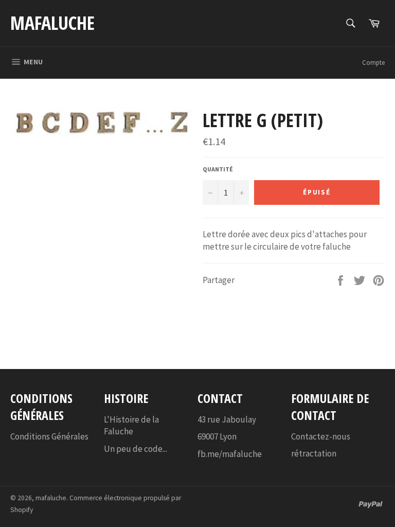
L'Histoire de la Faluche (131, 425)
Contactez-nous (320, 436)
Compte (373, 62)
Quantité (218, 169)
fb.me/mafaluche (230, 454)
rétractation (313, 453)
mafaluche (52, 23)
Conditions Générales (49, 436)
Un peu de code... (135, 448)
